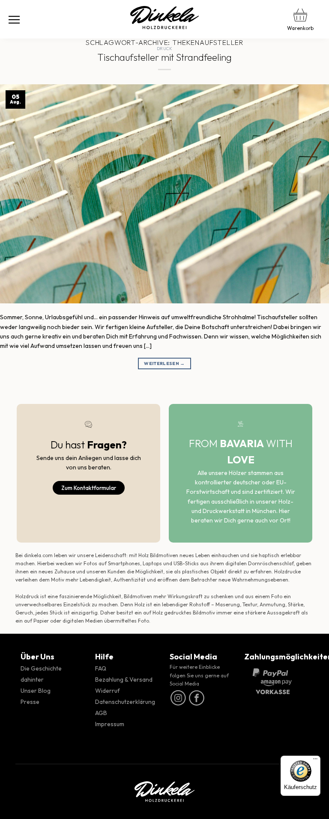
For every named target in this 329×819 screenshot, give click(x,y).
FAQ (100, 668)
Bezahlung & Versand (124, 679)
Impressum (109, 724)
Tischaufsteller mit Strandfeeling (164, 57)
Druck (164, 48)
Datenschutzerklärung (125, 702)
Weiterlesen (164, 363)
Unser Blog (36, 690)
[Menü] (14, 19)
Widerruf (107, 690)
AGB (101, 713)
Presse (30, 702)
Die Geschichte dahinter (41, 674)
